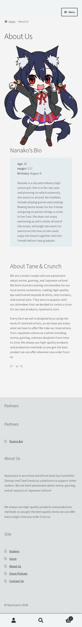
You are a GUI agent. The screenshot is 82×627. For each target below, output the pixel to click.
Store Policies (18, 573)
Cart (63, 617)
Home (12, 21)
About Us (15, 566)
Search (41, 620)
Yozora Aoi (16, 441)
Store (13, 559)
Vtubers (14, 551)
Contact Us (16, 581)
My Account (13, 620)
